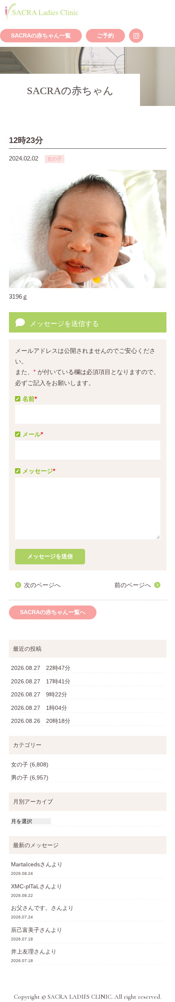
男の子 (19, 777)
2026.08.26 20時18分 (40, 721)
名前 (29, 398)
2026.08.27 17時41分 (40, 681)
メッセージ (38, 470)
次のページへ (42, 584)
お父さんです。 (31, 908)
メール (32, 434)
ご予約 (105, 36)
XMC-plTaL (25, 886)
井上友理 (22, 951)
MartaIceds (25, 864)
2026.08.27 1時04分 (39, 708)
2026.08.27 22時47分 (40, 668)
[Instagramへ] (136, 35)
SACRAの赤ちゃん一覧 (41, 36)
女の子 (19, 764)
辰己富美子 (25, 930)
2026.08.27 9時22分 (39, 694)
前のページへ (132, 584)
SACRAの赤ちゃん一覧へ (52, 612)
